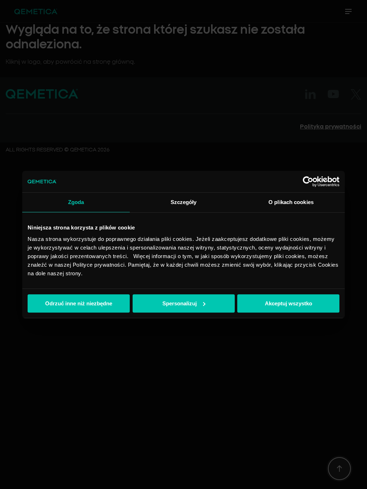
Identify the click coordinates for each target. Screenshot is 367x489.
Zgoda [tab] (76, 202)
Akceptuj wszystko (288, 303)
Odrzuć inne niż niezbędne (78, 303)
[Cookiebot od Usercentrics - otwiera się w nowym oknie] (308, 181)
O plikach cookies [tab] (291, 202)
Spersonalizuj (179, 303)
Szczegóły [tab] (184, 202)
